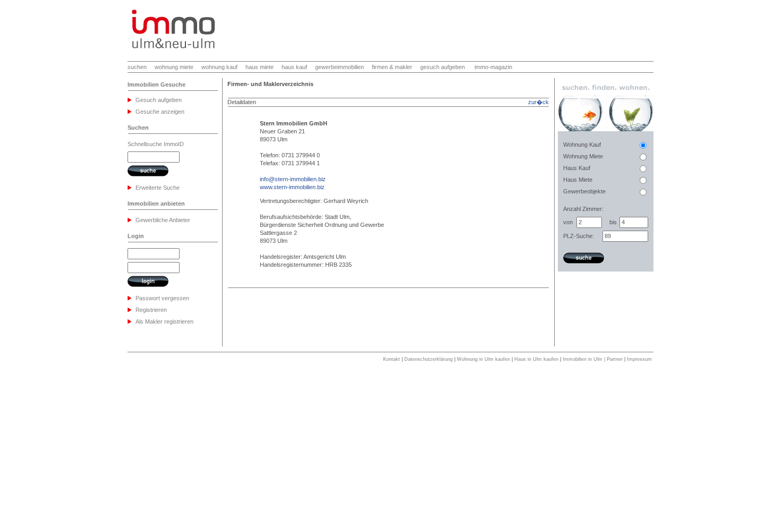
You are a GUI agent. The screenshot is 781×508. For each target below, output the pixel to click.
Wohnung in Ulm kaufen (483, 359)
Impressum (639, 359)
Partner (615, 359)
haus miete (259, 67)
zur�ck (538, 102)
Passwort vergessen (162, 298)
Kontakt (391, 359)
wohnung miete (174, 67)
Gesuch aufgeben (158, 100)
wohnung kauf (219, 67)
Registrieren (151, 310)
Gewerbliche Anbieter (162, 220)
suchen (137, 67)
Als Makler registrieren (164, 321)
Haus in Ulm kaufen (536, 359)
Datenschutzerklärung (428, 359)
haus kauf (294, 67)
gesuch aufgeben (442, 67)
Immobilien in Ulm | (585, 359)
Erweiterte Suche (157, 187)
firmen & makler (392, 67)
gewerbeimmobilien (339, 67)
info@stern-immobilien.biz (293, 179)
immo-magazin (493, 67)
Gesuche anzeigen (159, 111)
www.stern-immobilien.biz (292, 187)
